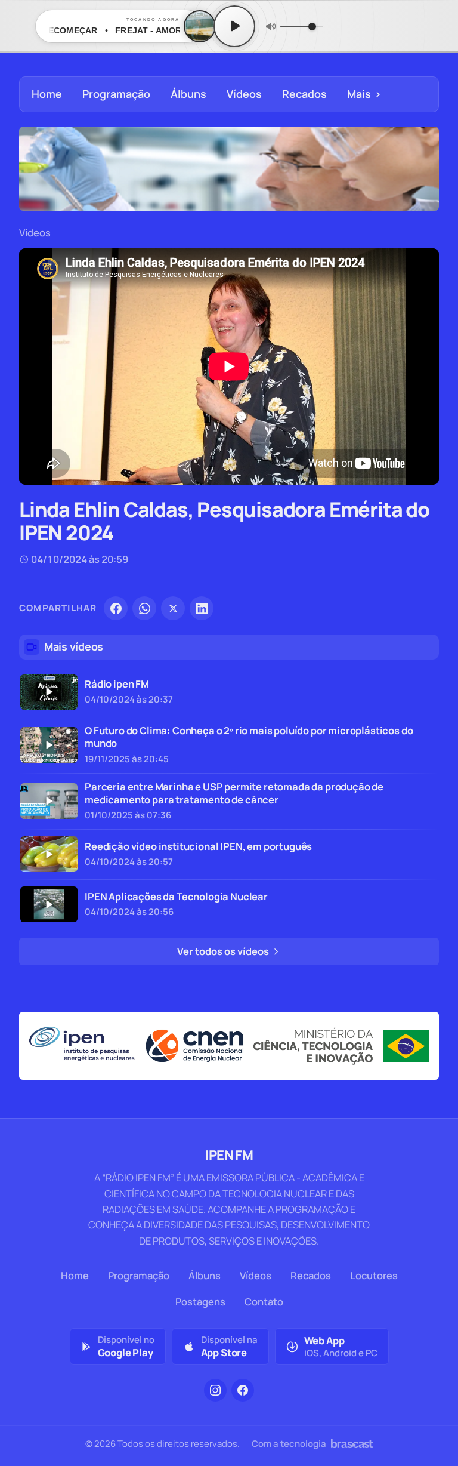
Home (47, 94)
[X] (173, 608)
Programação (116, 94)
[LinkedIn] (201, 608)
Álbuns (188, 94)
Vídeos (244, 94)
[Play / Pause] (234, 26)
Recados (304, 94)
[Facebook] (116, 608)
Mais (364, 94)
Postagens (200, 1301)
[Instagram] (215, 1390)
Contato (264, 1301)
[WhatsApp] (144, 608)
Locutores (374, 1275)
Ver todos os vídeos (224, 951)
